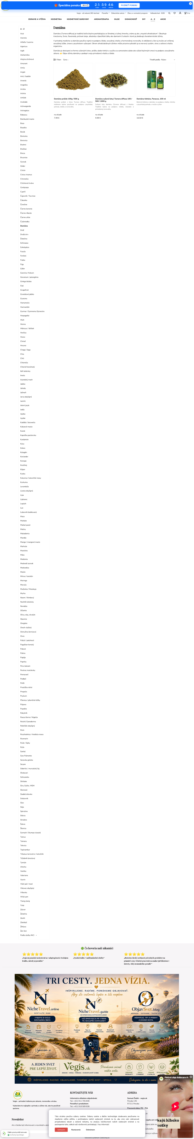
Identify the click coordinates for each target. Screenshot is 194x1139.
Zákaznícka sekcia (117, 13)
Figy (22, 264)
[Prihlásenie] (180, 12)
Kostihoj (23, 465)
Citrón (22, 170)
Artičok (23, 97)
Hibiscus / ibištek (27, 328)
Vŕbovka (23, 892)
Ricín (22, 730)
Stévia (22, 815)
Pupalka (23, 709)
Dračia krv (24, 234)
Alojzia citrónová (27, 59)
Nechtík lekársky (27, 602)
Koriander (24, 456)
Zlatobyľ (23, 922)
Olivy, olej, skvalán (27, 615)
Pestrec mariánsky (27, 670)
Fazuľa (22, 251)
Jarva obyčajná (26, 397)
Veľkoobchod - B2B (157, 13)
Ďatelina (23, 238)
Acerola (23, 38)
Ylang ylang (25, 901)
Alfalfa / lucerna (26, 42)
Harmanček (24, 307)
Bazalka (23, 127)
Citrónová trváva (27, 183)
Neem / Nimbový (27, 597)
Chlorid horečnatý (27, 367)
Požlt (22, 683)
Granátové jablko (27, 294)
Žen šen (23, 931)
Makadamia (24, 533)
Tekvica (23, 845)
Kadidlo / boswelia (27, 422)
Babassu (23, 115)
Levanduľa (24, 486)
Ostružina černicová (28, 632)
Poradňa (105, 13)
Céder (22, 166)
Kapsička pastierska (28, 435)
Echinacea (24, 243)
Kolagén (23, 452)
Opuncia (23, 619)
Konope (23, 461)
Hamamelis (25, 303)
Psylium (23, 696)
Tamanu (23, 841)
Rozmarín (24, 738)
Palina (22, 653)
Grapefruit (24, 290)
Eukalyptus (24, 247)
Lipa (22, 495)
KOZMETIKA (56, 19)
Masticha (24, 550)
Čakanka (23, 200)
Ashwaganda (25, 106)
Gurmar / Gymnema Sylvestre (32, 311)
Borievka (23, 136)
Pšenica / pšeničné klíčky (30, 700)
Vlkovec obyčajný (27, 888)
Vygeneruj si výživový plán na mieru (155, 1133)
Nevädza (23, 606)
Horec (22, 337)
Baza (22, 123)
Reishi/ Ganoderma (28, 721)
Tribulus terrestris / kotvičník (32, 854)
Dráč (22, 230)
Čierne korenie (26, 209)
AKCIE (163, 19)
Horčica (23, 333)
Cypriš (22, 191)
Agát (22, 50)
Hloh (22, 320)
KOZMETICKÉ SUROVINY (78, 19)
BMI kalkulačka (147, 1129)
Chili (22, 358)
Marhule (23, 546)
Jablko (22, 384)
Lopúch (23, 503)
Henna (23, 324)
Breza (22, 153)
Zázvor (23, 909)
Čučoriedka (24, 221)
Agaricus (23, 46)
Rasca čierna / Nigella (29, 717)
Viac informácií (103, 1124)
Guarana (23, 298)
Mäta (22, 555)
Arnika (23, 89)
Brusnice (23, 157)
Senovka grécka (26, 760)
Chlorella (24, 362)
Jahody (23, 388)
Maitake (23, 521)
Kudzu (22, 474)
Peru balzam (25, 666)
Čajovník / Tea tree (27, 196)
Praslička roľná (26, 687)
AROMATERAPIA (101, 19)
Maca (22, 516)
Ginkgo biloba (25, 281)
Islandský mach (26, 380)
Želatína (23, 914)
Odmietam (90, 1130)
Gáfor (22, 268)
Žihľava (23, 926)
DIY (143, 19)
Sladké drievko (26, 794)
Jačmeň (23, 392)
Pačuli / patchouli (27, 640)
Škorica (23, 828)
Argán (22, 72)
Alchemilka (24, 55)
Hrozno (23, 345)
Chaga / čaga (25, 350)
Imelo (22, 375)
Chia (22, 354)
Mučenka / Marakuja (28, 589)
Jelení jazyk (24, 405)
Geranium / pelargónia (29, 277)
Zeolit (22, 918)
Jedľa (22, 409)
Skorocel (23, 790)
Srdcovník (24, 798)
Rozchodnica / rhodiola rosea (31, 734)
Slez (22, 803)
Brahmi (23, 144)
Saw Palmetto (26, 756)
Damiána (24, 226)
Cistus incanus (26, 174)
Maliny (23, 529)
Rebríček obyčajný (27, 726)
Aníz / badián (25, 76)
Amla (22, 68)
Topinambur (25, 850)
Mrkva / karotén (26, 576)
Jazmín (23, 401)
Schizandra (24, 777)
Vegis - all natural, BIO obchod (88, 13)
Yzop (22, 905)
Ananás (23, 80)
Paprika (23, 662)
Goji (22, 285)
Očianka (23, 610)
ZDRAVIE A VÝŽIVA (37, 19)
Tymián (23, 862)
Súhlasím (61, 1130)
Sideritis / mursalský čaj (29, 768)
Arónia (23, 93)
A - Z (153, 19)
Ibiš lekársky (25, 371)
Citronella (24, 179)
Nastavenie (76, 1130)
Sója (22, 807)
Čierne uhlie (25, 217)
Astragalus (24, 110)
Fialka (22, 260)
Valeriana (24, 875)
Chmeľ (23, 341)
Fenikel (23, 256)
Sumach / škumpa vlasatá (30, 832)
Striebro (23, 820)
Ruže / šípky (25, 743)
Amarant (23, 63)
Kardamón (24, 439)
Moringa (23, 580)
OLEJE (117, 19)
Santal (22, 751)
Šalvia (22, 824)
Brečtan (23, 149)
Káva (22, 444)
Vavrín (22, 879)
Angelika (24, 85)
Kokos (22, 448)
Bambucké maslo (27, 119)
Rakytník (23, 713)
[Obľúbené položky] (174, 13)
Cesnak (23, 162)
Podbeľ (23, 679)
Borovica (23, 140)
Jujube (22, 418)
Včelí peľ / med (26, 884)
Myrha (22, 593)
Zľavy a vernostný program (138, 13)
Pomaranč (24, 674)
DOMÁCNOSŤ (131, 19)
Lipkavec (23, 499)
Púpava (23, 704)
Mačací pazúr (25, 525)
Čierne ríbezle (26, 213)
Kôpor (22, 469)
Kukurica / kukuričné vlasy (30, 478)
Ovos (22, 636)
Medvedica (24, 568)
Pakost (23, 649)
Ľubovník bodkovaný (28, 512)
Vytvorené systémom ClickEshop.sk (97, 1138)
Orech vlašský (26, 627)
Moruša (23, 585)
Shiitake (23, 781)
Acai (22, 33)
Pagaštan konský (27, 644)
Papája (23, 657)
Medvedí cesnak (26, 563)
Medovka (24, 559)
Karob (22, 431)
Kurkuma (24, 482)
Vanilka (23, 871)
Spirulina (24, 811)
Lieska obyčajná (26, 491)
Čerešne (23, 204)
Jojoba (22, 414)
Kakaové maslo (26, 427)
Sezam (23, 764)
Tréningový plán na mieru (151, 1124)
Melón (22, 572)
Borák (22, 132)
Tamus (23, 837)
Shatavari (24, 773)
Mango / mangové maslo (30, 542)
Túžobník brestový (27, 858)
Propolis (23, 691)
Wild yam (24, 897)
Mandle (23, 538)
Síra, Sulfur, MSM (27, 785)
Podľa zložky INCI (27, 935)
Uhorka (23, 867)
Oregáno (23, 623)
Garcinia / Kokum (27, 273)
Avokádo (23, 102)
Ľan (21, 508)
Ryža (22, 747)
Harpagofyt (24, 315)
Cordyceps (24, 187)
